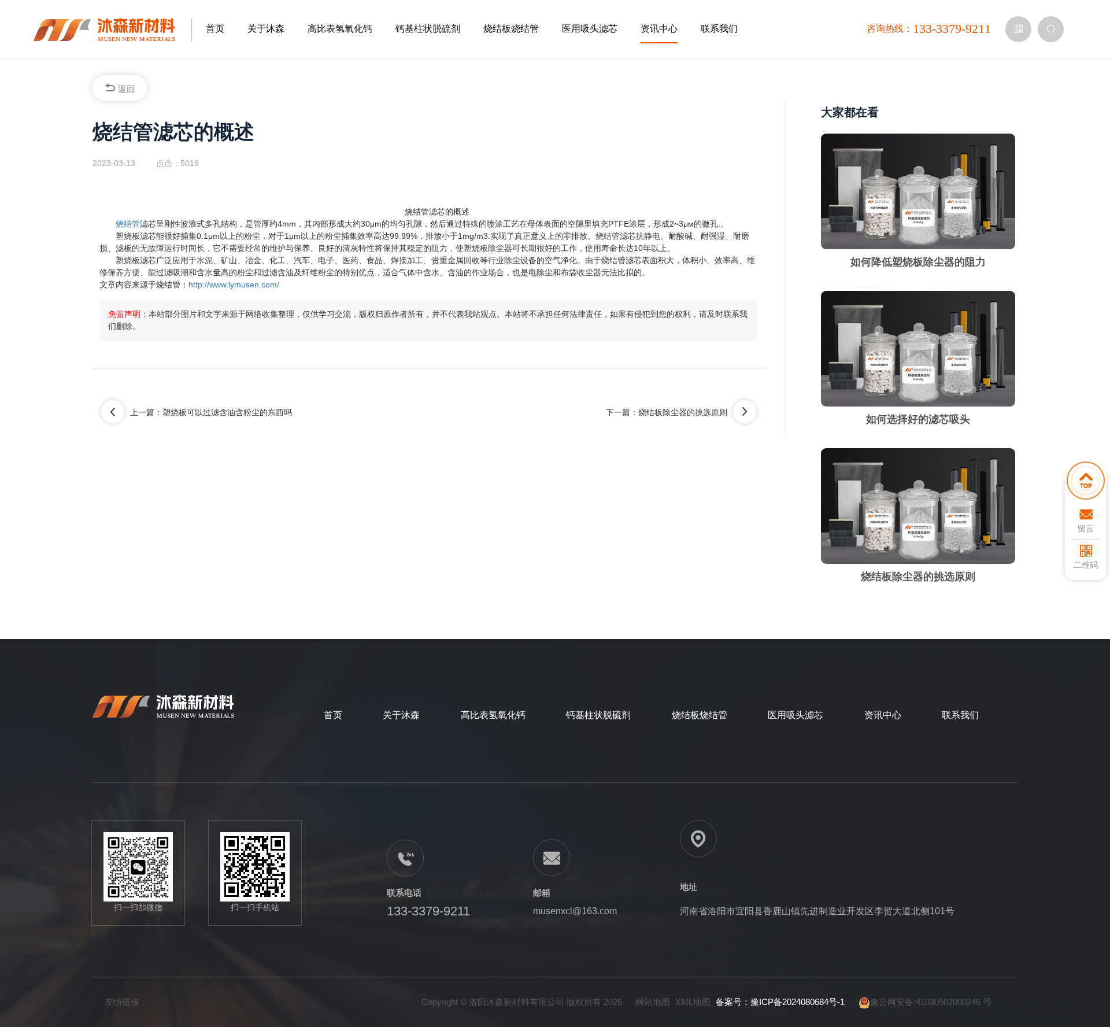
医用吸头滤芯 (589, 29)
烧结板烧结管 (511, 29)
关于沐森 (265, 29)
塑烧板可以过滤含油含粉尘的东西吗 (227, 412)
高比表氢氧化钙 (340, 29)
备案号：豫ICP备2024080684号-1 (780, 1002)
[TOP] (1086, 483)
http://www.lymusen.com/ (233, 284)
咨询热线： (929, 28)
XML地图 (693, 1002)
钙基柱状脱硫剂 (427, 29)
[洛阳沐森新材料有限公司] (113, 29)
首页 (215, 29)
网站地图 (652, 1002)
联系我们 (719, 29)
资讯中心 (659, 29)
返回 (125, 89)
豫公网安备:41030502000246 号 (930, 1002)
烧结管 (128, 223)
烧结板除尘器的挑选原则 (682, 412)
